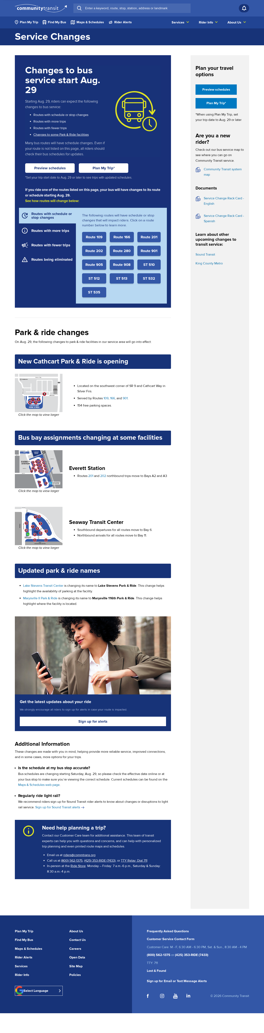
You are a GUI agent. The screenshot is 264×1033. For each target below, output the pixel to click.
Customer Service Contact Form (170, 939)
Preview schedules (54, 168)
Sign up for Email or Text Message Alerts (177, 981)
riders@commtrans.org (79, 855)
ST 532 (149, 278)
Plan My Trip (24, 931)
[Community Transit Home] (41, 8)
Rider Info (22, 975)
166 (112, 398)
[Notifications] (244, 8)
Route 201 (149, 237)
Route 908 (122, 264)
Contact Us (77, 940)
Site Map (75, 966)
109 (106, 398)
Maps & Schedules (28, 949)
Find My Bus (24, 940)
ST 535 (94, 292)
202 (103, 476)
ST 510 (149, 264)
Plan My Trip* (104, 168)
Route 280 (122, 251)
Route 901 (149, 251)
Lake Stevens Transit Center (43, 586)
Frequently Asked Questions (168, 931)
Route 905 (94, 264)
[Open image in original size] (38, 393)
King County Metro (209, 263)
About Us (76, 931)
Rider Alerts (23, 957)
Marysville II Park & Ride (40, 598)
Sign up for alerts (92, 721)
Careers (75, 949)
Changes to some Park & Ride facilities (61, 135)
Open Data (77, 957)
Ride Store (78, 866)
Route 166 (121, 237)
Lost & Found (156, 971)
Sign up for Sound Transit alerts (60, 807)
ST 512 (94, 278)
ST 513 (121, 278)
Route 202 (94, 251)
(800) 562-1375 (71, 861)
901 (125, 398)
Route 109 (94, 237)
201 (90, 476)
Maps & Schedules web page (39, 785)
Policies (75, 975)
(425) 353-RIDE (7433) (100, 861)
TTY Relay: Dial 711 (134, 861)
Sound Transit (205, 254)
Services (21, 966)
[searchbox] (136, 8)
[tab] (47, 215)
